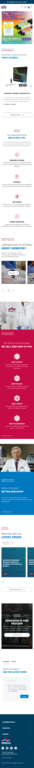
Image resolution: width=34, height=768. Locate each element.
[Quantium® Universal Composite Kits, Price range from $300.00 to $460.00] (17, 78)
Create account (5, 436)
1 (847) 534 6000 (6, 758)
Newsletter (6, 661)
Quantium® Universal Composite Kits (17, 93)
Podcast (13, 661)
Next (31, 86)
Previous (3, 86)
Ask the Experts (6, 512)
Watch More (6, 543)
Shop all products (15, 115)
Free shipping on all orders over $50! (17, 2)
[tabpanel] (14, 272)
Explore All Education (15, 589)
